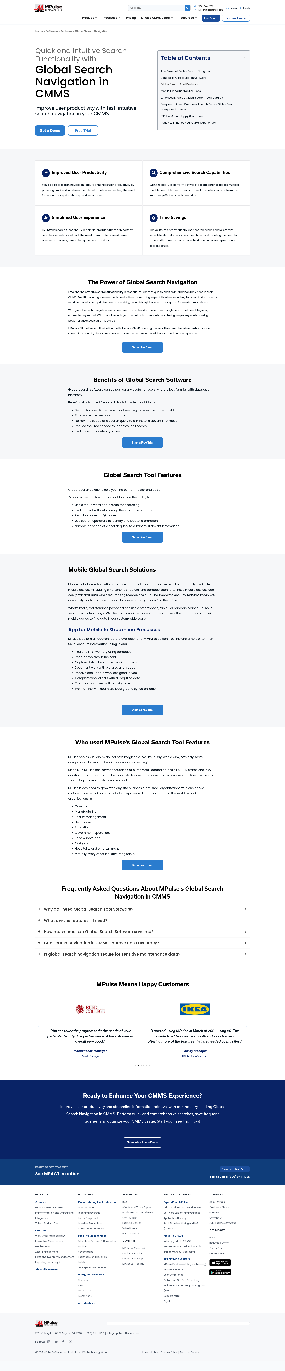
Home (39, 31)
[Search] (187, 8)
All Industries (86, 1303)
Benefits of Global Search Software (183, 78)
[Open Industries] (119, 18)
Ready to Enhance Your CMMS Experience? (188, 123)
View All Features (46, 1269)
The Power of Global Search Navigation (186, 71)
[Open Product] (96, 18)
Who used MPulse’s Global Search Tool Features (192, 97)
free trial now (187, 1121)
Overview (41, 1202)
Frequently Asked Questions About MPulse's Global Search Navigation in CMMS (198, 106)
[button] (245, 58)
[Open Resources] (196, 18)
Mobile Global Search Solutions (181, 91)
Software (52, 31)
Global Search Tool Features (179, 84)
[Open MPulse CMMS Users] (172, 18)
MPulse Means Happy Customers (182, 116)
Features (66, 31)
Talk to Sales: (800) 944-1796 (230, 1177)
